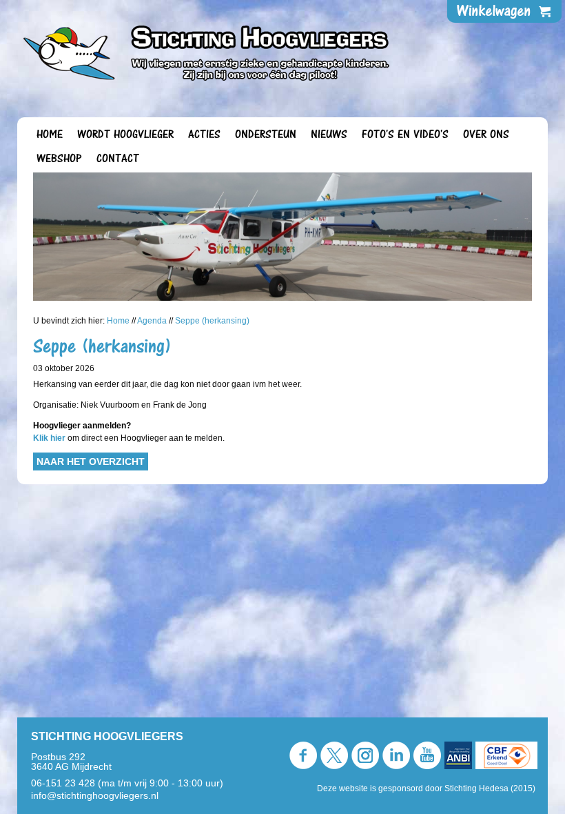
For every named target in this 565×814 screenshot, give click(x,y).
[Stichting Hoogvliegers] (206, 49)
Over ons (486, 134)
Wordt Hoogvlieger (125, 134)
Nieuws (329, 134)
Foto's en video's (405, 134)
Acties (204, 134)
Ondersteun (265, 134)
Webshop (59, 158)
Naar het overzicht (91, 461)
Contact (117, 158)
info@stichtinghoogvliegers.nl (94, 795)
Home (50, 134)
